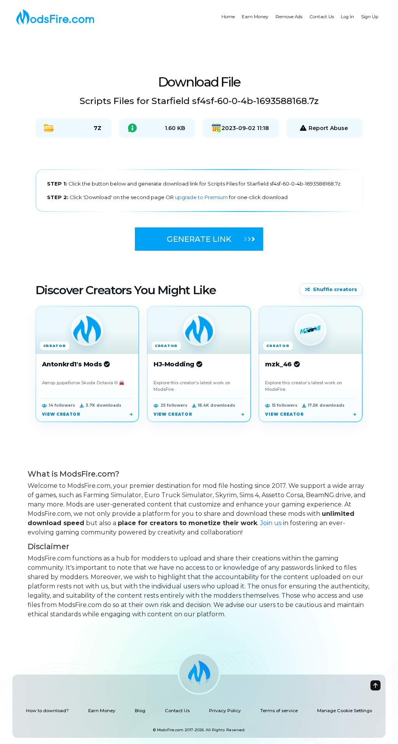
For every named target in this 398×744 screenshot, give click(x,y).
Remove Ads (289, 16)
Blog (140, 710)
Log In (347, 16)
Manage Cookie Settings (344, 710)
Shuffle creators (335, 289)
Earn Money (255, 16)
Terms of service (279, 710)
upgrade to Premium (202, 197)
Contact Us (321, 16)
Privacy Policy (225, 710)
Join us (270, 523)
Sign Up (369, 16)
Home (228, 16)
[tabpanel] (199, 190)
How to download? (47, 710)
